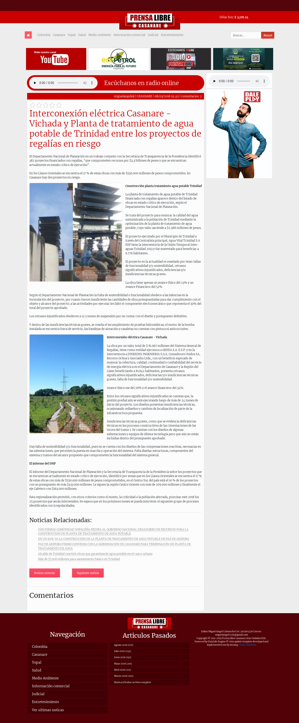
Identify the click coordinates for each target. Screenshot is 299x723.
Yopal (72, 35)
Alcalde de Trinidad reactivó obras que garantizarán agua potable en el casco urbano (95, 554)
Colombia (43, 35)
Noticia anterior (44, 573)
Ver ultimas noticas (48, 710)
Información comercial (129, 35)
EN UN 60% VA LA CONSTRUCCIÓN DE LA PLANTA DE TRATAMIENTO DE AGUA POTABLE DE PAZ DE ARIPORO (113, 539)
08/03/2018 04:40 (167, 96)
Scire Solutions (248, 644)
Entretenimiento (172, 35)
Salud (82, 35)
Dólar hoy (226, 17)
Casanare (59, 35)
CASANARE (144, 96)
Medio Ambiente (99, 35)
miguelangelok (124, 96)
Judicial (153, 35)
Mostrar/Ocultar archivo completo (132, 682)
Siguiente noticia (88, 573)
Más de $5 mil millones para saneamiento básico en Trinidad (79, 559)
